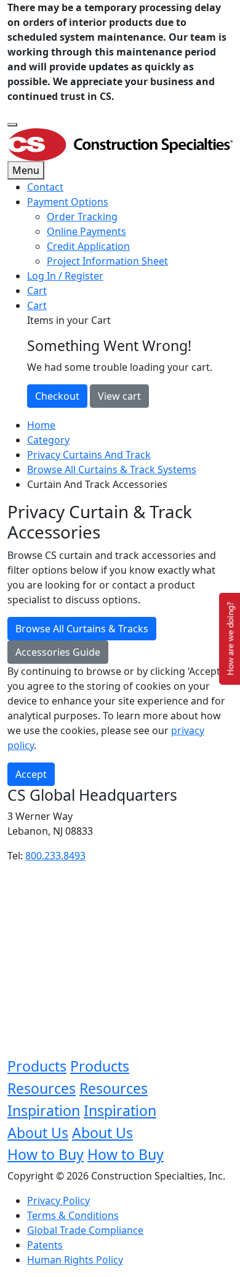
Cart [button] (37, 305)
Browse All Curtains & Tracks (81, 628)
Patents (45, 1245)
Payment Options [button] (67, 202)
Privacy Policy (58, 1200)
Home (41, 425)
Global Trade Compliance (85, 1230)
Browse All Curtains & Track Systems (111, 469)
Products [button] (36, 1066)
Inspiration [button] (43, 1110)
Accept (31, 774)
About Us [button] (37, 1133)
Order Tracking (82, 216)
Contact (45, 187)
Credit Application (88, 246)
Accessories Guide (57, 652)
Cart (37, 290)
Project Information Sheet (107, 261)
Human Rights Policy (75, 1260)
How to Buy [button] (45, 1154)
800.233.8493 (55, 855)
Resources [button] (41, 1088)
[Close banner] (12, 124)
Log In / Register (65, 276)
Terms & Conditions (73, 1215)
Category (48, 440)
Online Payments (86, 231)
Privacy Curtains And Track (89, 454)
